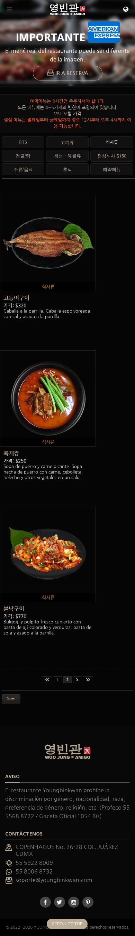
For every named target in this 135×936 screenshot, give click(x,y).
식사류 (112, 142)
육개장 (11, 453)
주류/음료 (23, 169)
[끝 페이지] (88, 679)
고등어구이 (16, 298)
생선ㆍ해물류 (67, 155)
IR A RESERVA (71, 73)
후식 (67, 169)
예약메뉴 (112, 169)
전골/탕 (23, 155)
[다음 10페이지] (77, 679)
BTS (23, 142)
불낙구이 (13, 608)
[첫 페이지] (47, 679)
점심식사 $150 (111, 155)
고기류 (67, 142)
